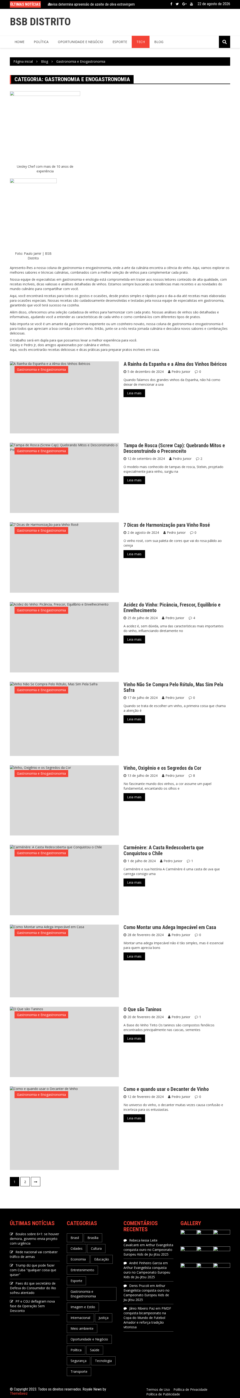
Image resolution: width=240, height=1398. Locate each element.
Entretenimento (82, 1270)
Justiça (104, 1317)
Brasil (75, 1237)
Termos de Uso (158, 1389)
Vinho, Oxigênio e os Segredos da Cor (162, 768)
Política (41, 42)
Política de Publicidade (163, 1394)
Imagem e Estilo (83, 1307)
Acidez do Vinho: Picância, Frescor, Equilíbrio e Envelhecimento (172, 607)
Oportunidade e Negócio (80, 42)
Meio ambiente (82, 1328)
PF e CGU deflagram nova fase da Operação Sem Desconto (32, 1306)
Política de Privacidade (190, 1389)
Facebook (171, 4)
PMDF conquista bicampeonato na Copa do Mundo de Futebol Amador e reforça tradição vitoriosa (147, 1317)
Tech (140, 42)
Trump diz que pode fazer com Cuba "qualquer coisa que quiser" (33, 1270)
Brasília (92, 1237)
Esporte (119, 42)
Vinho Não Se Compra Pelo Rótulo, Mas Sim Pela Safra (173, 687)
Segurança (78, 1360)
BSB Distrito (40, 21)
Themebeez (19, 1393)
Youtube (191, 4)
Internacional (80, 1317)
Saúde (94, 1350)
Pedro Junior (181, 371)
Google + (184, 4)
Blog (158, 42)
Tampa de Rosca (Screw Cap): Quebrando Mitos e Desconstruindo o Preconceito (174, 448)
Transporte (79, 1371)
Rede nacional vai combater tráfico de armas (34, 1254)
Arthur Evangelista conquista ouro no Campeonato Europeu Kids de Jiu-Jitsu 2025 (148, 1249)
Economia (78, 1259)
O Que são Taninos (142, 1009)
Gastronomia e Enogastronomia (41, 369)
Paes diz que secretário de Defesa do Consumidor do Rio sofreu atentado (33, 1288)
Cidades (76, 1248)
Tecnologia (103, 1360)
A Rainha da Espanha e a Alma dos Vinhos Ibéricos (175, 364)
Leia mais (134, 393)
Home (19, 42)
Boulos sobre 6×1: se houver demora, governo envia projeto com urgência (34, 1238)
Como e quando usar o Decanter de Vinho (166, 1089)
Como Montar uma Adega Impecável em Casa (170, 927)
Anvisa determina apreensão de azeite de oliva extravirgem (91, 3)
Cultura (96, 1248)
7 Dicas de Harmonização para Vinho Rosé (167, 525)
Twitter (177, 4)
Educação (101, 1259)
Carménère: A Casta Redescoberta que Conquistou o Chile (164, 850)
